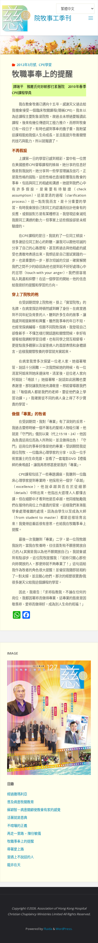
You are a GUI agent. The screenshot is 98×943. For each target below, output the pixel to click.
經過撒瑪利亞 (17, 794)
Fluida (47, 929)
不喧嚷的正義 (17, 825)
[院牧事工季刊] (16, 18)
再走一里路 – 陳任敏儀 (24, 833)
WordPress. (64, 929)
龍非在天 (13, 865)
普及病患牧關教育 (20, 802)
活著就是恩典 (17, 817)
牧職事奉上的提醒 (20, 841)
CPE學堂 (45, 64)
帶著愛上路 (15, 849)
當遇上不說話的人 (20, 857)
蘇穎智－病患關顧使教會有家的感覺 (33, 809)
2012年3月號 (26, 64)
